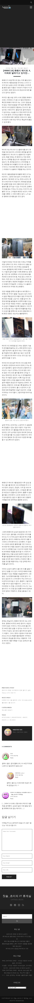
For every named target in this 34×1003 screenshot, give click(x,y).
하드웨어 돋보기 (23, 68)
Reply (11, 758)
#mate (25, 717)
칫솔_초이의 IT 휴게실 (17, 896)
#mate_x (5, 720)
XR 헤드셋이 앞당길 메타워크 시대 (17, 948)
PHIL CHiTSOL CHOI (20, 732)
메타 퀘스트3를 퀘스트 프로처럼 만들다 (17, 941)
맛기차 (5, 968)
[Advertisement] (17, 29)
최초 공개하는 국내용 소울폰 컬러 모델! (19, 975)
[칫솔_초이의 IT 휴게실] (6, 7)
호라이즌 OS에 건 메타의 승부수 (17, 934)
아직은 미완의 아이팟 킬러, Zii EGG (20, 965)
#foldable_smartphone (12, 717)
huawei (13, 720)
